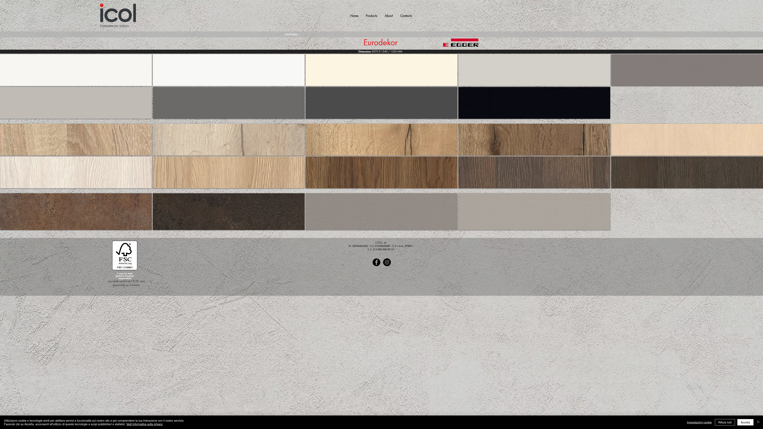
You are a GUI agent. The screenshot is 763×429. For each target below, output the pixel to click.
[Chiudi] (758, 422)
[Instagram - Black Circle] (387, 262)
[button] (76, 70)
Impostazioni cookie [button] (699, 422)
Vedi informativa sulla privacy (144, 424)
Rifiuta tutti (725, 422)
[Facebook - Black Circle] (376, 262)
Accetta (745, 422)
